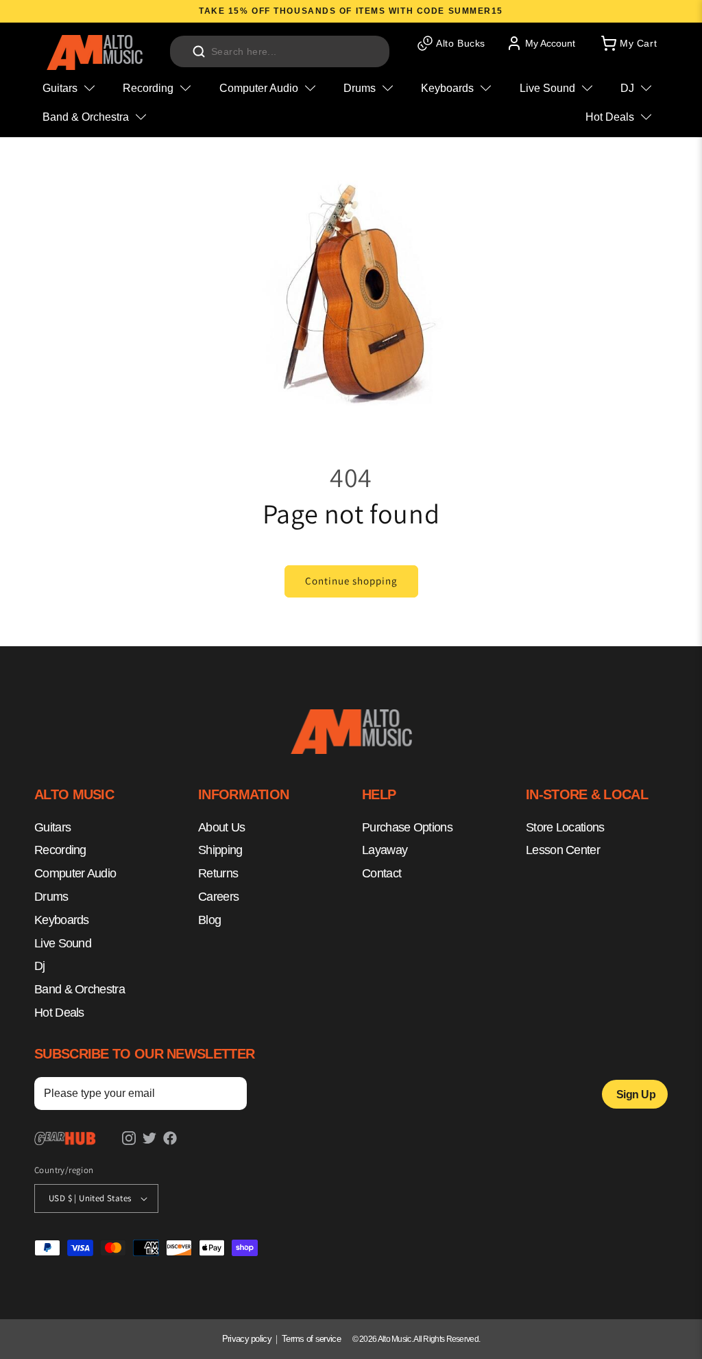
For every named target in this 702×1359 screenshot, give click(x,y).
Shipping (220, 850)
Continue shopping (351, 580)
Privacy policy (246, 1339)
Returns (218, 873)
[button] (628, 43)
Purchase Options (407, 827)
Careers (218, 896)
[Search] (199, 51)
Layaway (384, 850)
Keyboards (61, 920)
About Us (221, 827)
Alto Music (394, 1339)
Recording (60, 850)
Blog (209, 920)
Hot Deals (59, 1012)
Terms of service (311, 1339)
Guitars (52, 827)
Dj (39, 966)
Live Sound (62, 943)
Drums (51, 896)
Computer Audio (75, 873)
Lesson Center (563, 850)
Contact (381, 873)
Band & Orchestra (79, 989)
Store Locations (565, 827)
